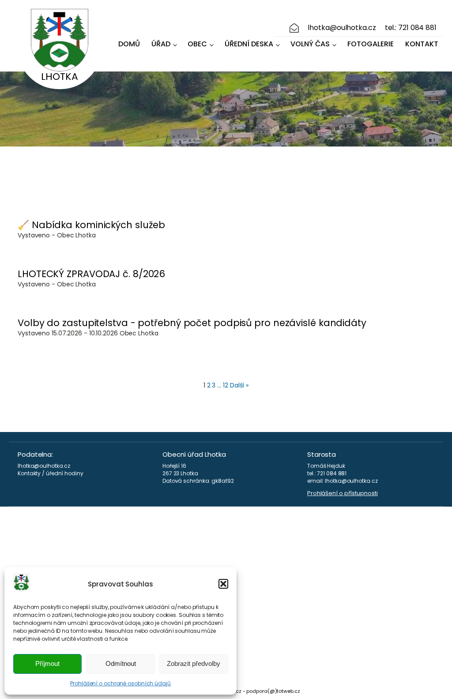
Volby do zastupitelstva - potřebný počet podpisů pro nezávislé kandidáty (192, 322)
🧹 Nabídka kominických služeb (91, 224)
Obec (197, 44)
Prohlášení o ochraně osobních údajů (120, 683)
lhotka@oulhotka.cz (342, 28)
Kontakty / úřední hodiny (50, 473)
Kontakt (421, 44)
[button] (223, 583)
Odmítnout (120, 663)
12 (225, 385)
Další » (239, 385)
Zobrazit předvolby (193, 663)
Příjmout (47, 663)
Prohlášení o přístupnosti (342, 493)
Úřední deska (249, 44)
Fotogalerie (370, 44)
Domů (129, 44)
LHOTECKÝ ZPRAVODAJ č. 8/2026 (91, 273)
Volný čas (310, 44)
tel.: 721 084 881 (411, 28)
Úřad (160, 44)
